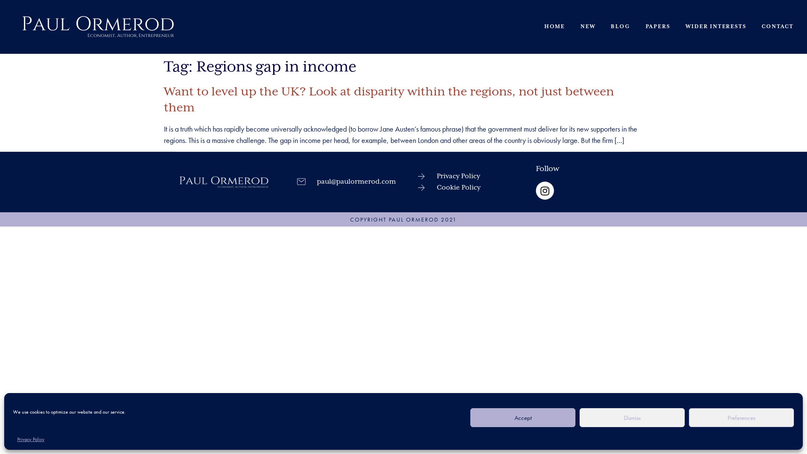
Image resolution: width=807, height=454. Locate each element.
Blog (620, 27)
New (587, 27)
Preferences (741, 418)
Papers (658, 27)
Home (554, 27)
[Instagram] (545, 191)
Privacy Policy (31, 439)
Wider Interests (716, 27)
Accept (523, 418)
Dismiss (632, 418)
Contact (778, 27)
